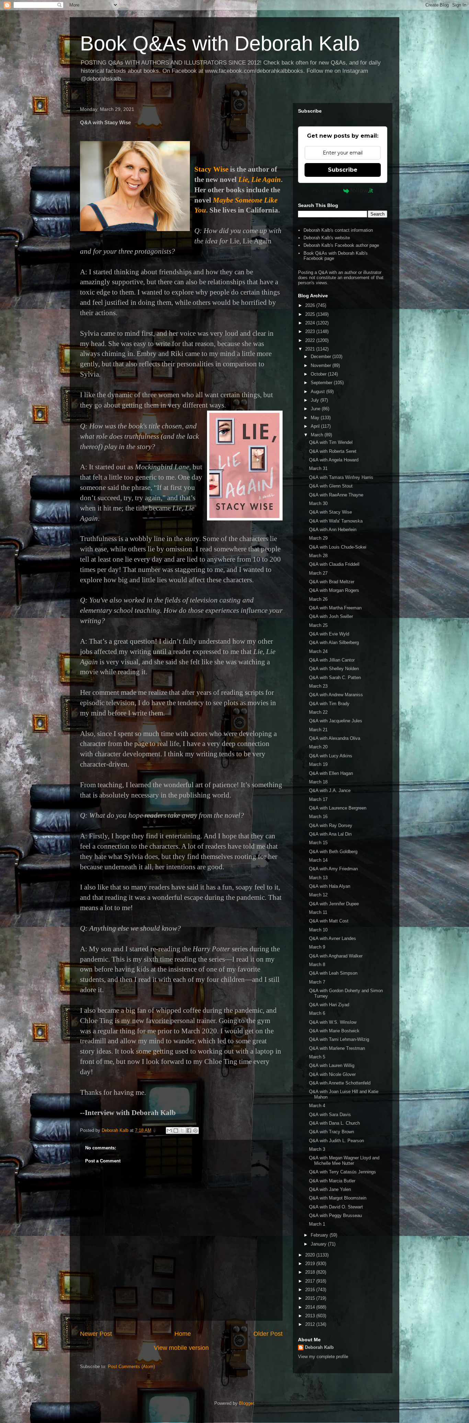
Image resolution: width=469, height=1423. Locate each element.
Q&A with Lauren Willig (331, 1065)
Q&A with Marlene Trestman (337, 1048)
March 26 (318, 599)
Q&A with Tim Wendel (331, 442)
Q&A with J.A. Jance (330, 790)
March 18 (318, 781)
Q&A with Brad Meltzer (331, 581)
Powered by (326, 190)
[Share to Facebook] (188, 1130)
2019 (310, 1263)
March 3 (317, 1149)
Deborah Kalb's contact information (338, 230)
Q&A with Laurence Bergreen (337, 808)
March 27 (318, 573)
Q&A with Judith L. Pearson (336, 1140)
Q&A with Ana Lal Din (330, 834)
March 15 (318, 842)
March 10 (318, 929)
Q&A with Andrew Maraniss (336, 694)
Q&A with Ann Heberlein (332, 529)
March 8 (317, 964)
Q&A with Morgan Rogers (334, 590)
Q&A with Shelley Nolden (334, 668)
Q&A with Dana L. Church (334, 1123)
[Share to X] (182, 1130)
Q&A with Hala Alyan (329, 886)
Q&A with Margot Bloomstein (337, 1198)
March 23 (318, 686)
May (316, 417)
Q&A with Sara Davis (330, 1114)
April (316, 426)
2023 (310, 331)
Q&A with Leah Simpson (333, 973)
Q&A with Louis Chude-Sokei (337, 547)
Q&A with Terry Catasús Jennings (342, 1171)
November (321, 365)
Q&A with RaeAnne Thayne (336, 494)
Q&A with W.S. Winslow (332, 1022)
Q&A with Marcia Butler (332, 1180)
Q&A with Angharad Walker (336, 956)
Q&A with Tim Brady (329, 703)
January (319, 1244)
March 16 (318, 816)
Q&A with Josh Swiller (331, 616)
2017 (310, 1281)
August (318, 391)
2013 (310, 1315)
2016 (310, 1289)
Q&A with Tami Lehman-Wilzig (339, 1039)
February (320, 1235)
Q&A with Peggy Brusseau (335, 1215)
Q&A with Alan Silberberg (334, 642)
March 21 (318, 729)
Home (182, 1333)
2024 (310, 322)
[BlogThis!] (175, 1130)
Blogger (246, 1403)
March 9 (317, 947)
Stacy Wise (211, 169)
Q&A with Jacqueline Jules (335, 720)
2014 (310, 1307)
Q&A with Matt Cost (328, 920)
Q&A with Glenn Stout (331, 486)
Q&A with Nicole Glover (332, 1074)
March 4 (317, 1105)
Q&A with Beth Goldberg (333, 851)
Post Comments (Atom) (131, 1366)
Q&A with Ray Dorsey (330, 825)
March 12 (318, 894)
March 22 (318, 712)
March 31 (318, 468)
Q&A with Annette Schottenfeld (339, 1083)
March (317, 434)
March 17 (318, 799)
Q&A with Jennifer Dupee (334, 903)
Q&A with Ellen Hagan (331, 773)
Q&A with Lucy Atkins (330, 755)
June (316, 408)
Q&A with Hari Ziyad (329, 1004)
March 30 (318, 503)
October (319, 374)
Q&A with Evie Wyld (329, 633)
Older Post (268, 1333)
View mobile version (181, 1347)
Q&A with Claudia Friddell (334, 564)
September (322, 382)
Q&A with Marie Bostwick (334, 1030)
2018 (310, 1272)
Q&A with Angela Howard (333, 459)
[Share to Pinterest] (195, 1130)
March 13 (318, 877)
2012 (310, 1324)
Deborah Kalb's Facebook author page (341, 245)
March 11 (318, 912)
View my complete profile (323, 1356)
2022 (310, 340)
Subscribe (342, 170)
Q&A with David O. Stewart (336, 1206)
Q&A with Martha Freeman (335, 607)
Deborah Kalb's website (327, 237)
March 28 (318, 555)
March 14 (318, 860)
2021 (310, 349)
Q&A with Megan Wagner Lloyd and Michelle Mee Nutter (344, 1160)
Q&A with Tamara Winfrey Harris (341, 477)
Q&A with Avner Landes (332, 938)
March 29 (318, 538)
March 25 (318, 625)
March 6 (317, 1013)
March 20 (318, 746)
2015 (310, 1298)
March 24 (318, 651)
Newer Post (96, 1333)
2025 (310, 314)
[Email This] (169, 1130)
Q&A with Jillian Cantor (332, 660)
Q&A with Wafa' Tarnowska (336, 521)
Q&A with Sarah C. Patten (335, 677)
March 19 (318, 764)
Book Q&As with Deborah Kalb (219, 43)
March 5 (317, 1056)
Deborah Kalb (319, 1347)
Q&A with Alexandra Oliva (334, 738)
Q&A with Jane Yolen (330, 1189)
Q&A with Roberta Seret (332, 451)
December (321, 356)
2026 (310, 305)
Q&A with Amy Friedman (333, 868)
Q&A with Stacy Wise (330, 512)
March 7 (317, 982)
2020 (310, 1255)
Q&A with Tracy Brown (331, 1131)
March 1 (317, 1224)
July (315, 400)
